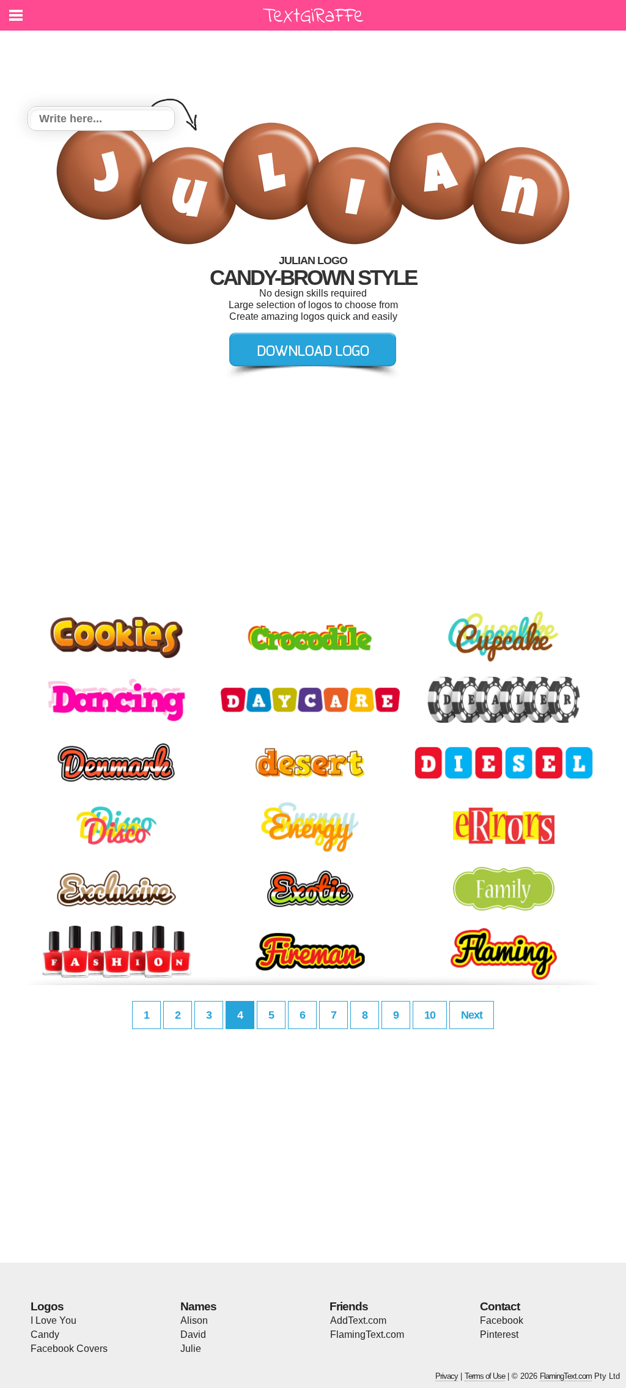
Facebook (501, 1320)
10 (429, 1015)
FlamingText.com (367, 1334)
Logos (47, 1306)
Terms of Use (485, 1376)
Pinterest (499, 1334)
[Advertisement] (316, 61)
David (193, 1334)
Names (198, 1306)
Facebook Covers (69, 1348)
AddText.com (358, 1320)
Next (471, 1015)
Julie (190, 1348)
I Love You (53, 1320)
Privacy (446, 1376)
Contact (500, 1306)
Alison (194, 1320)
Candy (45, 1334)
